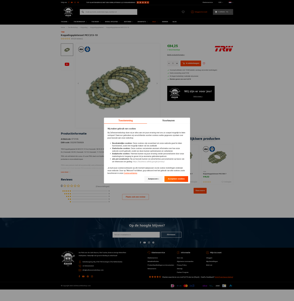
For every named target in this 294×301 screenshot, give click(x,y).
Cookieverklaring (130, 173)
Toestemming (125, 120)
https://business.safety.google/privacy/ (149, 161)
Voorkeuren (168, 120)
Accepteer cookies (176, 179)
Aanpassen (153, 179)
